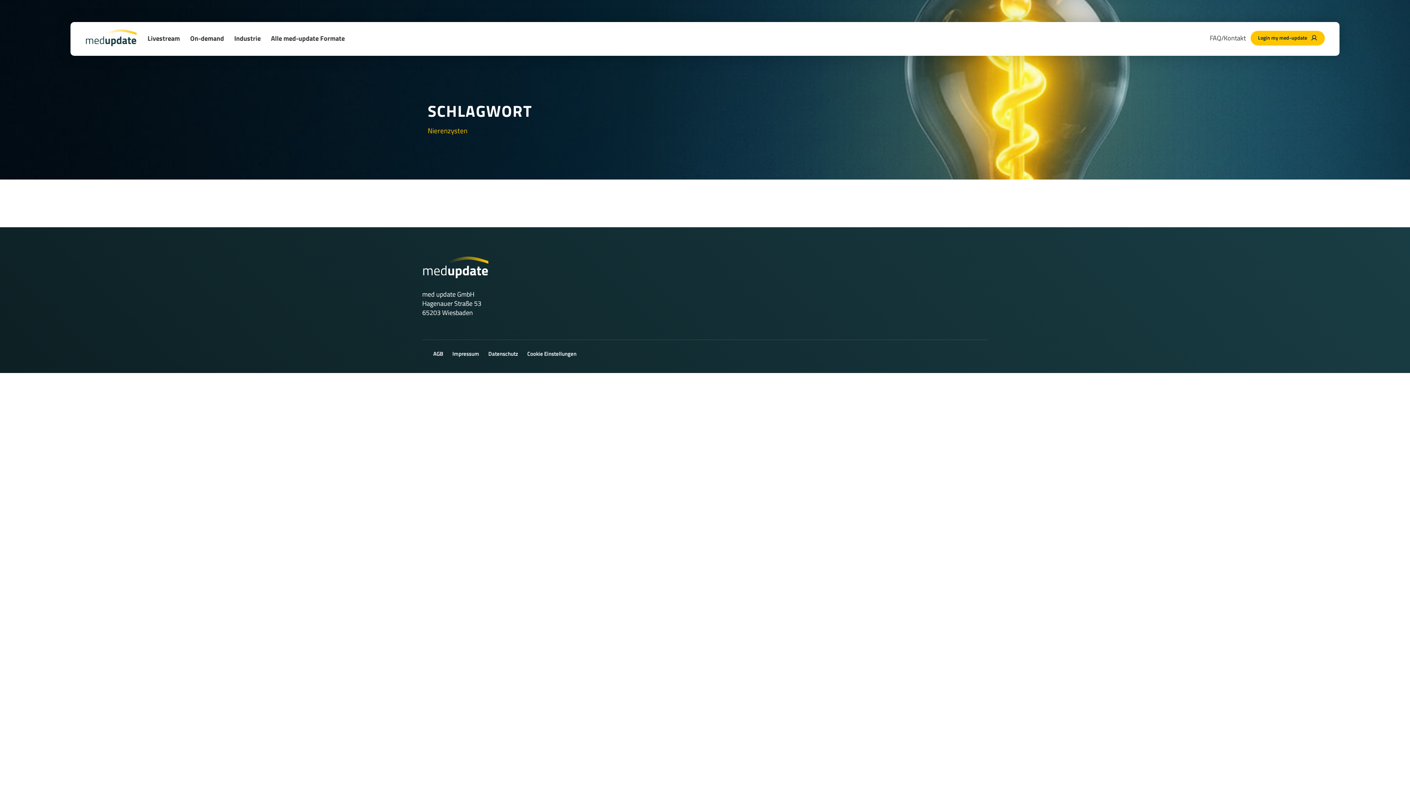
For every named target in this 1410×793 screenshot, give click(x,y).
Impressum (465, 354)
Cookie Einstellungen (551, 354)
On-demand (207, 38)
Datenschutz (503, 354)
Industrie (247, 38)
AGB (438, 354)
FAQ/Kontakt (1228, 38)
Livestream (164, 38)
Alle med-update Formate (308, 38)
